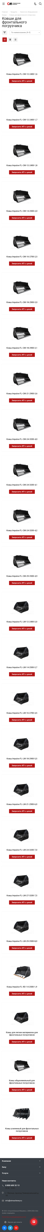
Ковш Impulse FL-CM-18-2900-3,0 (21, 302)
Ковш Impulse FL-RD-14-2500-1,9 (22, 987)
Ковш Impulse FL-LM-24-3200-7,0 (22, 850)
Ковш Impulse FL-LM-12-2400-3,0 (22, 622)
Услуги (5, 1173)
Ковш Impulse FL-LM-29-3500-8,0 (22, 941)
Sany (4, 1167)
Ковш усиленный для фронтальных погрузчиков (22, 1129)
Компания (6, 1161)
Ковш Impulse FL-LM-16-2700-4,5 (22, 713)
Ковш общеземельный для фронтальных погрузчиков (22, 1081)
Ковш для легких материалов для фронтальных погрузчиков (22, 1033)
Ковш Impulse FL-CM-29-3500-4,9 (21, 576)
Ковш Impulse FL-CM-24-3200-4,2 (21, 530)
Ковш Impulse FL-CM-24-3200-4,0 (21, 439)
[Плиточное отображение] (4, 39)
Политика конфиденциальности (14, 1217)
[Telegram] (10, 1227)
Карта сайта (37, 1217)
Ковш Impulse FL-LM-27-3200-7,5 (22, 895)
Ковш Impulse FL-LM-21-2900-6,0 (22, 804)
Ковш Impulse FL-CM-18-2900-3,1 (21, 348)
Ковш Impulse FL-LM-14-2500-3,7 (22, 667)
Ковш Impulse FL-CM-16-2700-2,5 (21, 257)
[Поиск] (40, 4)
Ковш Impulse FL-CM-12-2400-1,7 (21, 120)
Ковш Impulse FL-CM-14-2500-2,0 (21, 211)
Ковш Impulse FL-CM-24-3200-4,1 (21, 485)
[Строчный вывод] (10, 39)
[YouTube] (16, 1227)
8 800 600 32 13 (12, 1185)
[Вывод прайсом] (15, 39)
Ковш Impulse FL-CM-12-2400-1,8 (21, 165)
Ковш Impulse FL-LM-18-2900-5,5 (22, 758)
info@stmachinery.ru (13, 1201)
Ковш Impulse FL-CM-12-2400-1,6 (21, 74)
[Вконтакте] (4, 1227)
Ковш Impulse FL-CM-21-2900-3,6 (21, 393)
